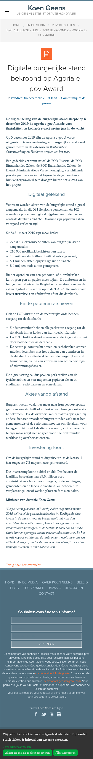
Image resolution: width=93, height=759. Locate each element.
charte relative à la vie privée (52, 673)
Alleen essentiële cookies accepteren (27, 753)
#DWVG (55, 588)
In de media (28, 582)
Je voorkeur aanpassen (17, 747)
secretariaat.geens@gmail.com (62, 681)
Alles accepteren (65, 753)
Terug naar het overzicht (23, 565)
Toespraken (34, 588)
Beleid (82, 582)
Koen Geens (46, 9)
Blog (14, 588)
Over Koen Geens (57, 582)
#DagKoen (74, 588)
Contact (46, 593)
